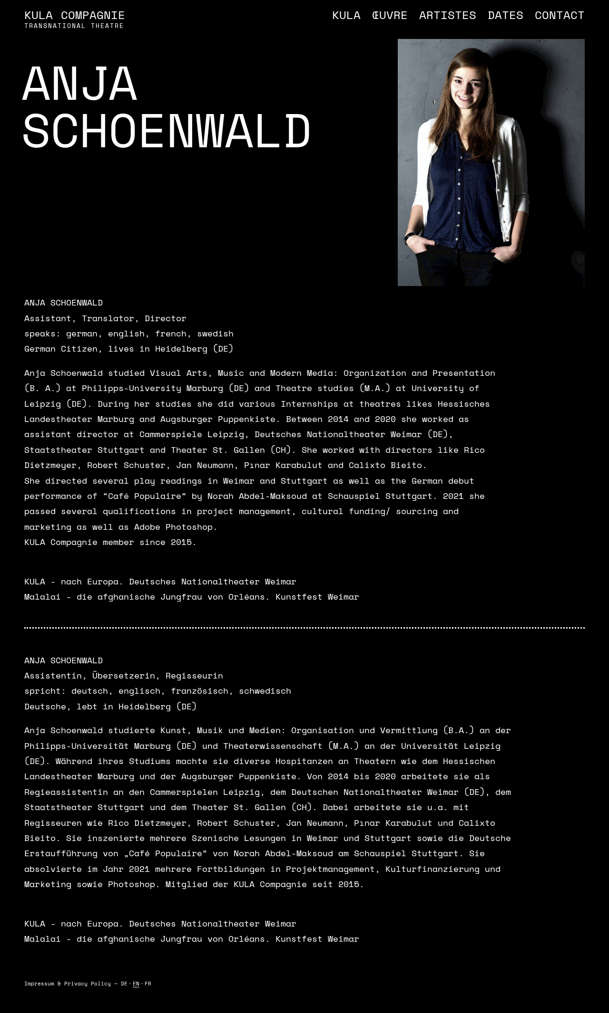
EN (136, 983)
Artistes (447, 15)
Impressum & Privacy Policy (67, 983)
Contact (560, 15)
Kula (346, 15)
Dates (505, 15)
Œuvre (390, 15)
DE (124, 983)
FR (148, 983)
